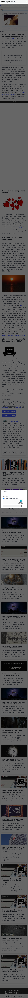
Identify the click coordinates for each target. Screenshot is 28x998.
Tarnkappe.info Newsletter (12, 498)
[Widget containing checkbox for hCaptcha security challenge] (13, 501)
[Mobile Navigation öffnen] (26, 1)
